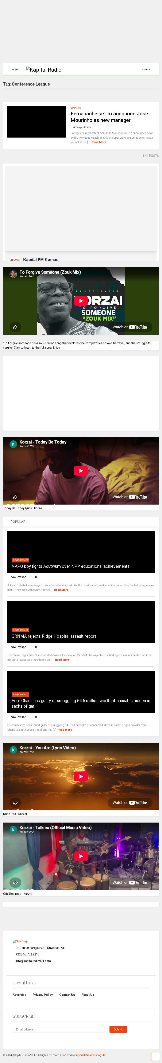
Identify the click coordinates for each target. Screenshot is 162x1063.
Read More (99, 142)
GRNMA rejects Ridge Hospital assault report (54, 636)
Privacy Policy (43, 994)
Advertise (19, 994)
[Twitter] (43, 1040)
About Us (87, 994)
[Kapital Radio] (42, 70)
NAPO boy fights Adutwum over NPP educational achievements (71, 566)
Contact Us (67, 994)
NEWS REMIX (20, 560)
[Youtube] (53, 1040)
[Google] (33, 1040)
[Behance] (14, 1040)
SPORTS (76, 108)
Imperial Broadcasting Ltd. (91, 1055)
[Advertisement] (81, 33)
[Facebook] (24, 1040)
